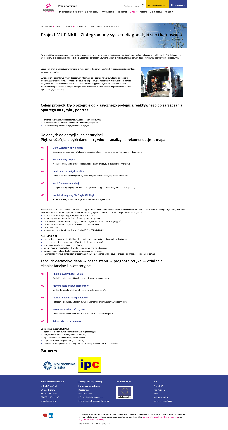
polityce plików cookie (152, 416)
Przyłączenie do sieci (70, 11)
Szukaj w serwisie (143, 6)
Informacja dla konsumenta (90, 397)
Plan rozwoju (159, 389)
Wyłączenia (108, 11)
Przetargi (122, 11)
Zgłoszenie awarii (157, 5)
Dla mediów (156, 11)
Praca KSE (158, 386)
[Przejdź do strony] (133, 392)
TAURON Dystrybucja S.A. (53, 381)
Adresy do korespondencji (90, 381)
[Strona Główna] (48, 7)
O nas (133, 11)
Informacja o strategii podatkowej (93, 400)
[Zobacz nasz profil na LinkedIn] (51, 415)
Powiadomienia (67, 6)
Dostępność (83, 389)
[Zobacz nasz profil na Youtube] (45, 415)
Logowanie (178, 5)
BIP (155, 381)
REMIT (157, 393)
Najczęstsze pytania (163, 400)
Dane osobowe (85, 393)
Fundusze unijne (123, 381)
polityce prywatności (169, 416)
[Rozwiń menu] (81, 11)
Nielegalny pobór (161, 397)
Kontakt (169, 11)
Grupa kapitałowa (48, 400)
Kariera (143, 11)
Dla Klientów (91, 11)
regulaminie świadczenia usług (91, 419)
